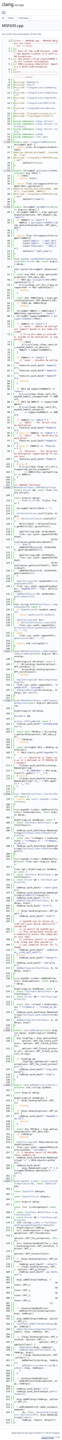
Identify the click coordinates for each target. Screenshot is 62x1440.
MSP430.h (32, 82)
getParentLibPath (45, 627)
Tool (16, 794)
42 (6, 207)
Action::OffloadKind (26, 721)
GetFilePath (42, 833)
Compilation (22, 1183)
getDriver (29, 609)
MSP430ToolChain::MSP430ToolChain (35, 487)
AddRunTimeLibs (26, 900)
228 (6, 1030)
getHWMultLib (44, 207)
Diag (24, 285)
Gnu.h (30, 85)
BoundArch (20, 716)
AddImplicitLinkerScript (37, 1365)
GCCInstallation (27, 513)
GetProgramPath (23, 1225)
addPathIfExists (27, 594)
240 (6, 1085)
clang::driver (43, 121)
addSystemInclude (27, 690)
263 (6, 1181)
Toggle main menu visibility (4, 12)
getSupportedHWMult (43, 222)
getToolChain (46, 1329)
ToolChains (23, 18)
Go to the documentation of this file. (22, 34)
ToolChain (31, 822)
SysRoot (49, 614)
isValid (47, 622)
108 (6, 487)
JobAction (50, 1183)
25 (6, 142)
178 (6, 794)
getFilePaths (22, 596)
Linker (37, 1222)
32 (6, 170)
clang (38, 134)
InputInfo (28, 1191)
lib (3, 18)
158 (6, 700)
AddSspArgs (36, 1030)
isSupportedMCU (39, 142)
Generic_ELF (29, 500)
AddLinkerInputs (27, 1329)
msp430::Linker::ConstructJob (39, 1181)
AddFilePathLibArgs (42, 1324)
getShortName (42, 1225)
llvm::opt (41, 137)
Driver (11, 18)
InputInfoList (30, 1196)
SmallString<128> (27, 581)
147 (6, 651)
